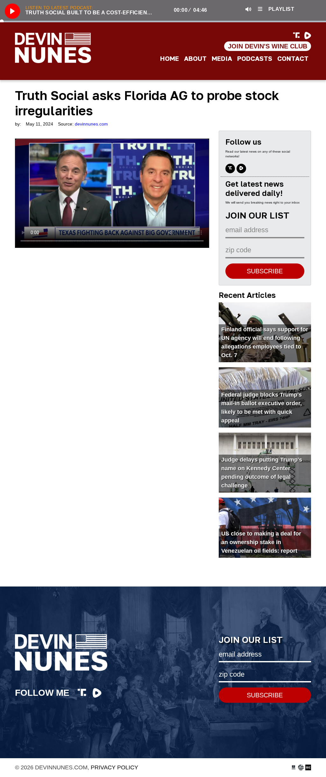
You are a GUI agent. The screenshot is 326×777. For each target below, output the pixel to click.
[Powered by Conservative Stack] (301, 767)
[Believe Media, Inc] (308, 767)
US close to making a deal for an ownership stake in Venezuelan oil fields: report (261, 542)
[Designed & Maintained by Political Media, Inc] (293, 767)
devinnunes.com (69, 48)
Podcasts (254, 58)
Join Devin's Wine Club (267, 46)
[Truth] (297, 36)
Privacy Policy (114, 767)
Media (222, 58)
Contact (292, 58)
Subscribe (265, 271)
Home (169, 58)
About (195, 58)
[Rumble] (307, 36)
